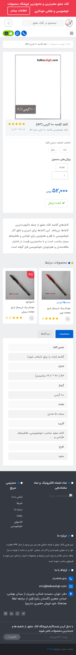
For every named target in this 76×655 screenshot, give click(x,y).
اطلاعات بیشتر (19, 10)
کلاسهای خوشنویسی (17, 524)
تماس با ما (17, 497)
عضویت (12, 637)
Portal (50, 649)
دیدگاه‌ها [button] (45, 334)
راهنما (20, 516)
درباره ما (18, 509)
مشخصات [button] (64, 334)
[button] (8, 33)
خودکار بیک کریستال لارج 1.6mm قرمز (58, 311)
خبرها (20, 503)
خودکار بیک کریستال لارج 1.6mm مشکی (22, 310)
